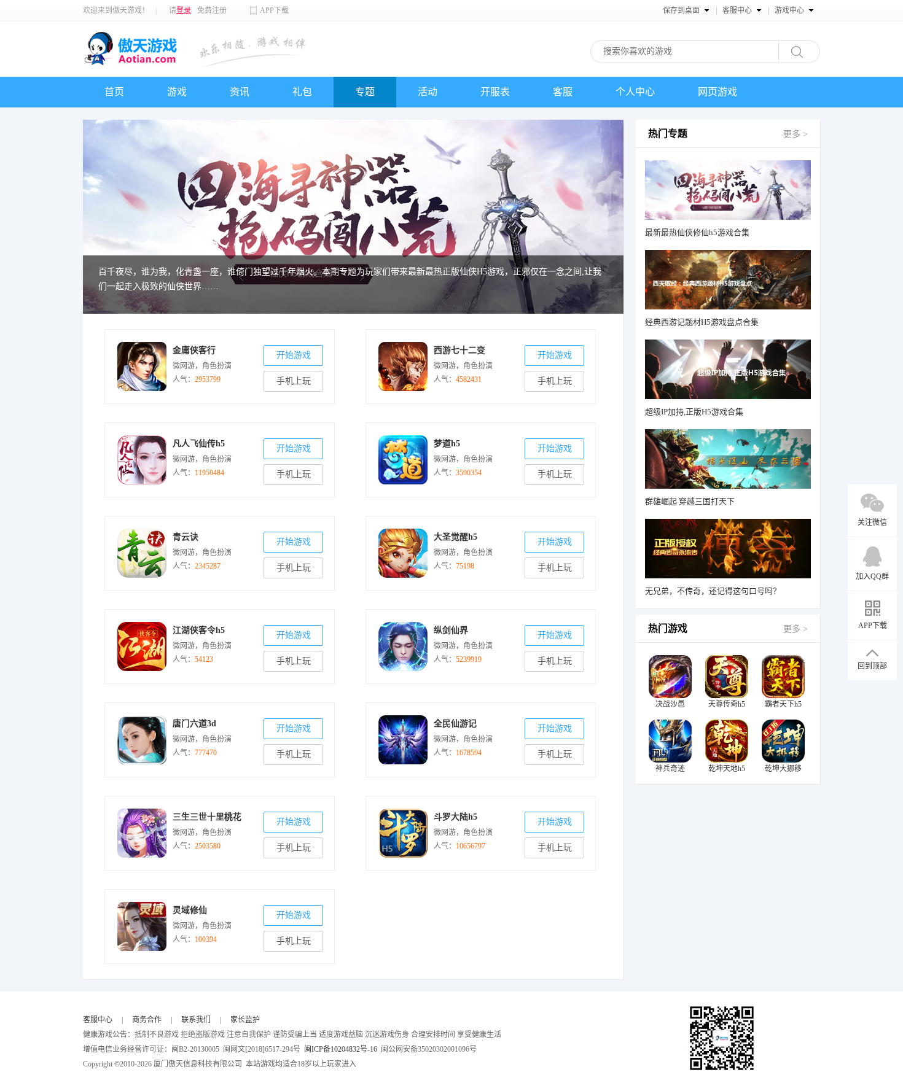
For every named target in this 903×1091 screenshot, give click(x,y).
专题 (365, 92)
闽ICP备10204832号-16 (340, 1049)
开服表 (495, 92)
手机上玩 (293, 381)
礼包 (302, 92)
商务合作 (147, 1019)
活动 (427, 92)
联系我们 (196, 1019)
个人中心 (635, 92)
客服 (563, 92)
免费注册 (212, 10)
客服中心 (97, 1019)
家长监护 (245, 1019)
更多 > (795, 134)
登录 (183, 10)
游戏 (177, 92)
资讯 (239, 92)
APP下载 (274, 10)
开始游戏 (293, 355)
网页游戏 (717, 92)
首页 (114, 92)
